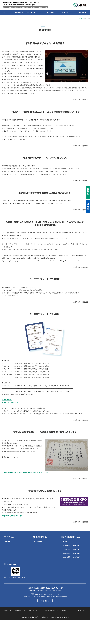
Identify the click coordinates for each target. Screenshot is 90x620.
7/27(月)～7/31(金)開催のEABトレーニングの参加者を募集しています (45, 111)
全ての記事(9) (38, 541)
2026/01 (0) (76, 557)
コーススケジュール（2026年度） (45, 279)
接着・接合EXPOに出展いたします (45, 490)
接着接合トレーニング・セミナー (26, 12)
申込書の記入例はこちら (10, 402)
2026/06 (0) (66, 549)
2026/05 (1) (76, 549)
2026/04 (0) (66, 553)
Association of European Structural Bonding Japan (21, 3)
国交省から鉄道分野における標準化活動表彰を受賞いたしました (45, 432)
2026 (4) (65, 541)
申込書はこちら (7, 400)
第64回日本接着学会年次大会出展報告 (45, 43)
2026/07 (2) (76, 545)
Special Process (49, 12)
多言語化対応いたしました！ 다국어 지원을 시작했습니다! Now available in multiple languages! (45, 223)
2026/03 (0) (76, 553)
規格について (66, 12)
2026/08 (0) (66, 545)
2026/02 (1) (66, 557)
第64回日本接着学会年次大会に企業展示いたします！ (45, 192)
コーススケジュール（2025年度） (45, 314)
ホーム (5, 12)
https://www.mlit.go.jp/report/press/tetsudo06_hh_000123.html (25, 472)
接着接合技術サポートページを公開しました (45, 157)
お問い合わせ (82, 12)
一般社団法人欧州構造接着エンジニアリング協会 (43, 617)
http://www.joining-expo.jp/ (12, 516)
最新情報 (7, 541)
